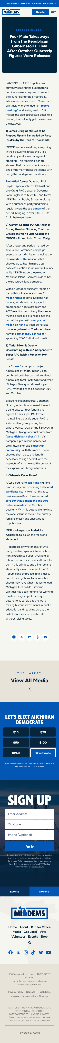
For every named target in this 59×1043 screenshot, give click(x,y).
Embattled (12, 181)
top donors (35, 208)
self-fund (33, 482)
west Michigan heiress (21, 436)
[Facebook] (10, 952)
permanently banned (28, 333)
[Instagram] (25, 952)
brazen (16, 366)
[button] (13, 637)
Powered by (29, 1032)
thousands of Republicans (22, 259)
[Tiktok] (33, 952)
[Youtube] (48, 952)
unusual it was (39, 405)
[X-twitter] (18, 952)
